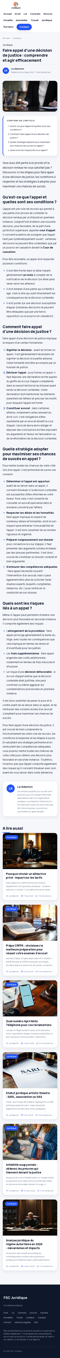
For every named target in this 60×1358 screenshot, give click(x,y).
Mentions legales (23, 1322)
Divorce (48, 13)
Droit (18, 13)
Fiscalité (8, 20)
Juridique (47, 20)
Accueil (7, 13)
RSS (36, 1322)
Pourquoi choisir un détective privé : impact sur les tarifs (26, 875)
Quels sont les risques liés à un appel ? (29, 150)
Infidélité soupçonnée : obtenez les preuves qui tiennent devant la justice (23, 1168)
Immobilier (22, 20)
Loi (25, 13)
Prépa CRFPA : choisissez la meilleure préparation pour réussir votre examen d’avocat (26, 949)
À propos (8, 26)
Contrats (35, 13)
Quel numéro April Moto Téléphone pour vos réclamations (28, 1023)
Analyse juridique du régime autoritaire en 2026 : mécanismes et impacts (24, 1244)
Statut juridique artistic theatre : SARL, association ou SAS (28, 1095)
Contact (24, 26)
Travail (34, 20)
